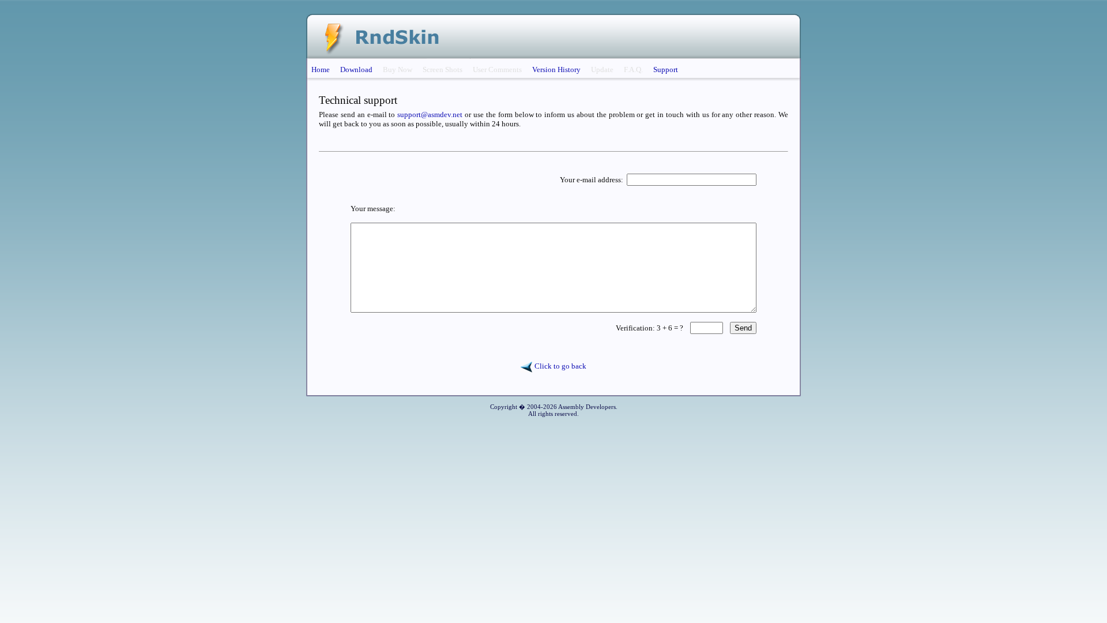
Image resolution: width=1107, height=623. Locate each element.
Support (665, 69)
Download (356, 69)
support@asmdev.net (429, 114)
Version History (556, 69)
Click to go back (559, 366)
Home (320, 69)
